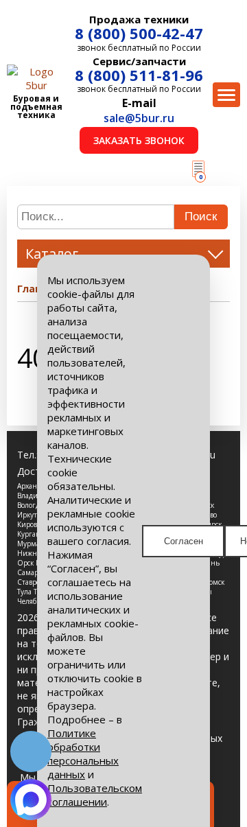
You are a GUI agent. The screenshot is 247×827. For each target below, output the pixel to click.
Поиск (201, 216)
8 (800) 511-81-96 (139, 75)
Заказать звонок (139, 140)
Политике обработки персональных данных (83, 753)
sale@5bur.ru (139, 118)
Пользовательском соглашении (94, 794)
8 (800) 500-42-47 (139, 33)
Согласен (183, 541)
